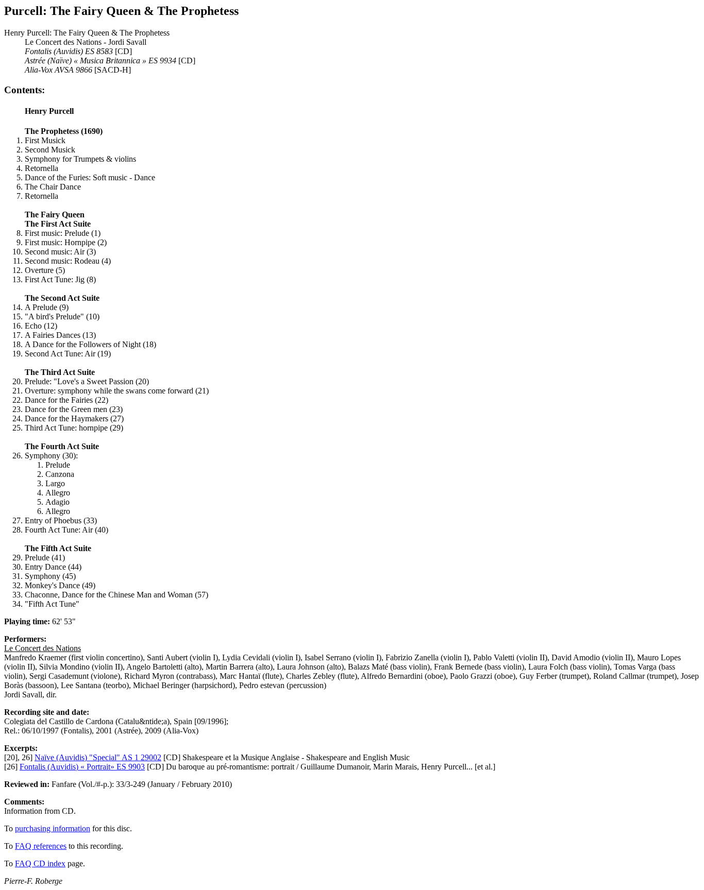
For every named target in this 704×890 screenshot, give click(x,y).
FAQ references (40, 846)
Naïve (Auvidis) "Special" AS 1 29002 (98, 757)
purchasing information (52, 828)
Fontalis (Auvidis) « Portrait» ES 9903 (82, 766)
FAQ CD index (40, 863)
